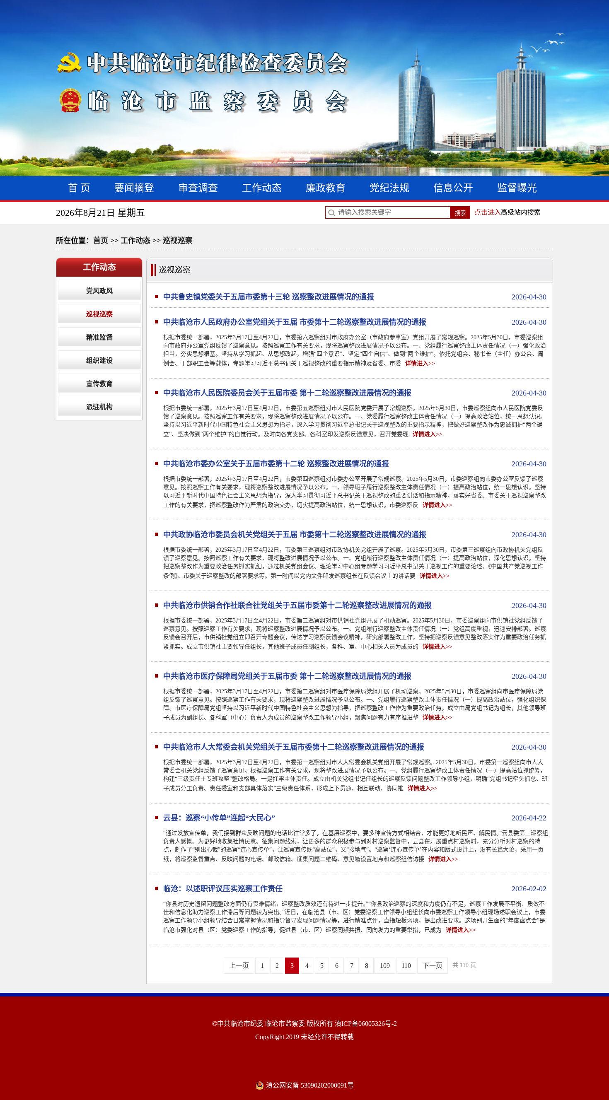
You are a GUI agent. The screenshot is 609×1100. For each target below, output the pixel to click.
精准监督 (99, 337)
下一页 (432, 965)
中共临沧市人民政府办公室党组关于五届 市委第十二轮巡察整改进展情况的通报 (354, 322)
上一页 (239, 965)
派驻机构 (99, 406)
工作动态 (262, 188)
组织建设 (99, 360)
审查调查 (198, 188)
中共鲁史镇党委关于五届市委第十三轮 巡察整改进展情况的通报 (354, 297)
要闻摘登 (134, 188)
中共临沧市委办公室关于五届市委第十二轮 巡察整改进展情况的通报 (354, 464)
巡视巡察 (178, 240)
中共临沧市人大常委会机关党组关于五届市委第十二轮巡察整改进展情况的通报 (354, 747)
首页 (100, 240)
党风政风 (99, 290)
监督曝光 (517, 188)
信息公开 (453, 188)
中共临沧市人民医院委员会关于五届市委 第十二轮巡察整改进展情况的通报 (354, 393)
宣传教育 (99, 383)
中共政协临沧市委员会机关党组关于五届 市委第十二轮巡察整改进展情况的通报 (354, 535)
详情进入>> (420, 363)
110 (406, 965)
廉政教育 (326, 188)
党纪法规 (389, 188)
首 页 (79, 188)
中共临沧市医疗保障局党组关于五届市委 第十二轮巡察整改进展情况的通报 (354, 676)
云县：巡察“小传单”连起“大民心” (354, 818)
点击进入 (487, 212)
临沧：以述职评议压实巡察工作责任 (354, 889)
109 (385, 965)
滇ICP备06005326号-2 (366, 1023)
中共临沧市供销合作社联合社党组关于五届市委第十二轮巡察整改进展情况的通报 (354, 605)
